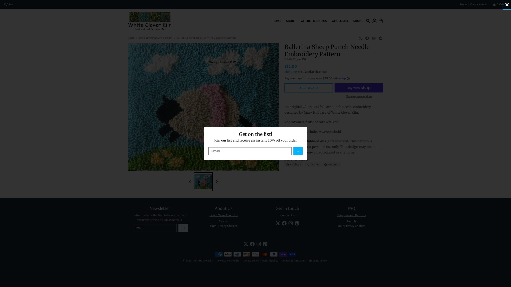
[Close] (507, 4)
